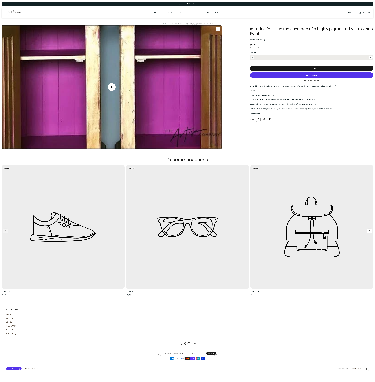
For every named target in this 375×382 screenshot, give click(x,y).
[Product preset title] (63, 227)
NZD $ (350, 13)
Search (8, 314)
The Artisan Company (257, 40)
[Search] (360, 13)
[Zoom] (218, 29)
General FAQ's (11, 326)
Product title (6, 291)
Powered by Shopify (356, 368)
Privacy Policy (11, 330)
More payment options (311, 80)
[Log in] (364, 13)
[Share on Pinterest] (270, 119)
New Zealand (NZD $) (31, 368)
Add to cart (312, 68)
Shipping (9, 322)
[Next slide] (369, 230)
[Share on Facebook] (264, 119)
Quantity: (253, 52)
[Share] (258, 119)
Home (164, 24)
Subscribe (211, 353)
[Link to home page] (187, 344)
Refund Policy (11, 334)
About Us (9, 318)
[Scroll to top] (366, 368)
